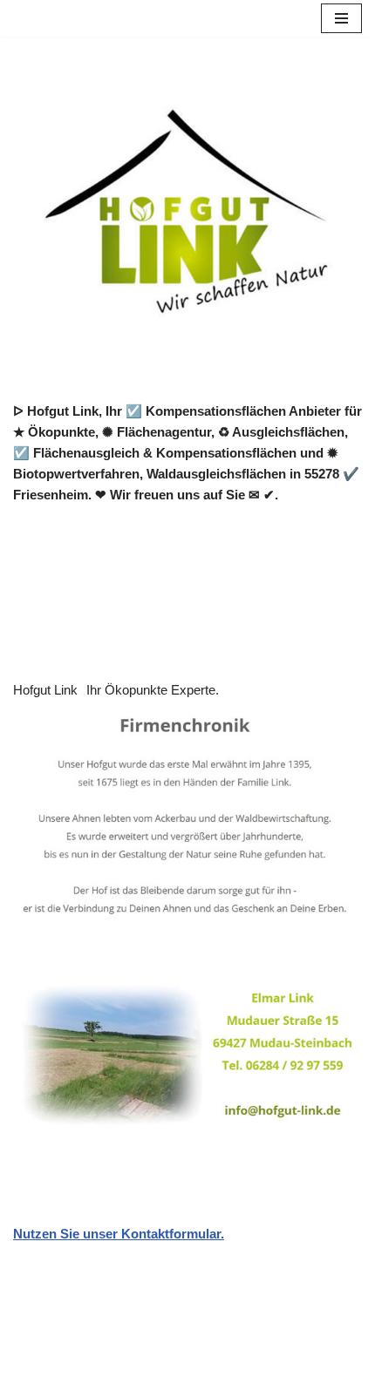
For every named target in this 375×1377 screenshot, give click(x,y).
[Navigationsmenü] (341, 18)
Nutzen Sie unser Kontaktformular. (118, 1233)
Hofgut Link (45, 689)
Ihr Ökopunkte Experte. (152, 689)
